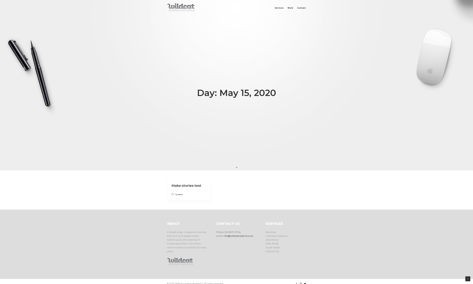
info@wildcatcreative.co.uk (238, 236)
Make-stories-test (186, 186)
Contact (301, 8)
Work (290, 8)
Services (279, 8)
